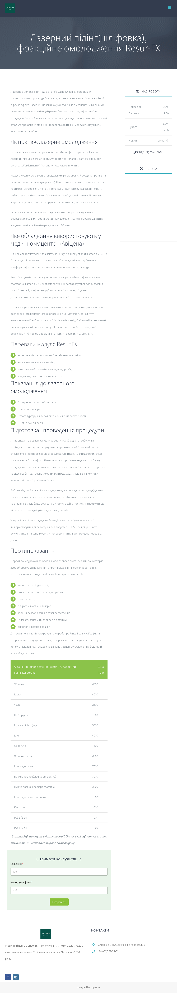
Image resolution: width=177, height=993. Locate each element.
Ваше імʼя (17, 864)
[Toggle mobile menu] (170, 7)
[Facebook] (8, 977)
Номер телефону (21, 882)
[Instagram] (16, 977)
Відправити (59, 902)
